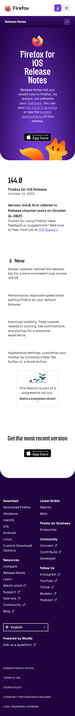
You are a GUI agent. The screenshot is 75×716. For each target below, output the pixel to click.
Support (9, 592)
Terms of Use (11, 677)
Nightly (45, 507)
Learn (7, 579)
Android (9, 533)
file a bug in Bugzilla (41, 108)
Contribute (48, 552)
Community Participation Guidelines (27, 697)
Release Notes (14, 573)
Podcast (46, 600)
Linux (7, 539)
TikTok (45, 587)
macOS (8, 520)
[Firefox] (17, 8)
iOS (6, 526)
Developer (48, 558)
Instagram (48, 574)
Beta (43, 514)
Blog (6, 611)
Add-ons (9, 598)
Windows (10, 514)
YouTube (46, 581)
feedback (34, 103)
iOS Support (48, 230)
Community (12, 605)
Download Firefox (17, 507)
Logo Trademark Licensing (21, 706)
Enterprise (48, 530)
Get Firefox (57, 8)
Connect (46, 546)
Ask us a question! (17, 645)
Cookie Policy (12, 687)
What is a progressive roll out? (37, 398)
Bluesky (46, 594)
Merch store (12, 586)
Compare (10, 566)
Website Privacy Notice (18, 668)
